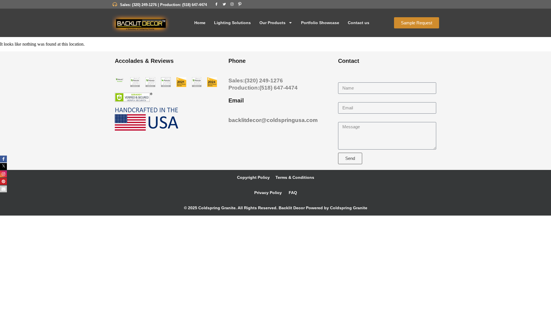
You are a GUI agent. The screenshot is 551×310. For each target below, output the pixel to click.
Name (344, 79)
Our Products (272, 22)
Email (344, 99)
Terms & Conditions (295, 177)
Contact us (358, 22)
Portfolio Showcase (320, 22)
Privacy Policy (268, 192)
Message (347, 119)
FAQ (292, 192)
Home (199, 22)
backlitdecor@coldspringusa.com (273, 120)
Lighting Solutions (232, 22)
